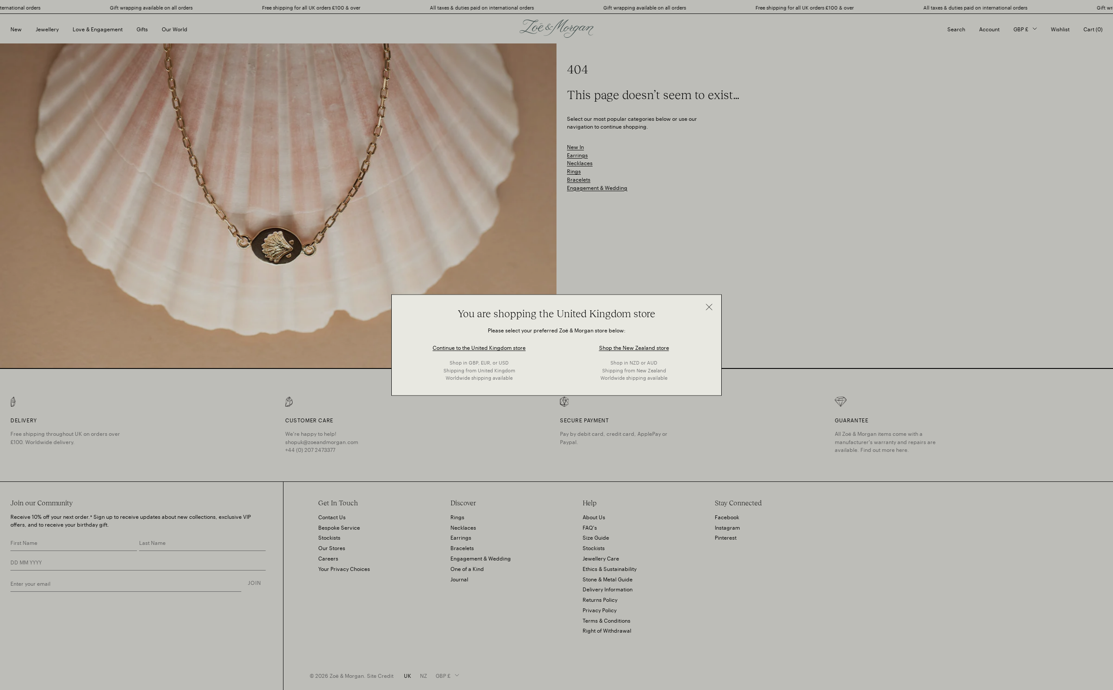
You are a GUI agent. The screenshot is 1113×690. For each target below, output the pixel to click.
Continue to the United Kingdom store (479, 347)
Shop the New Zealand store (634, 347)
